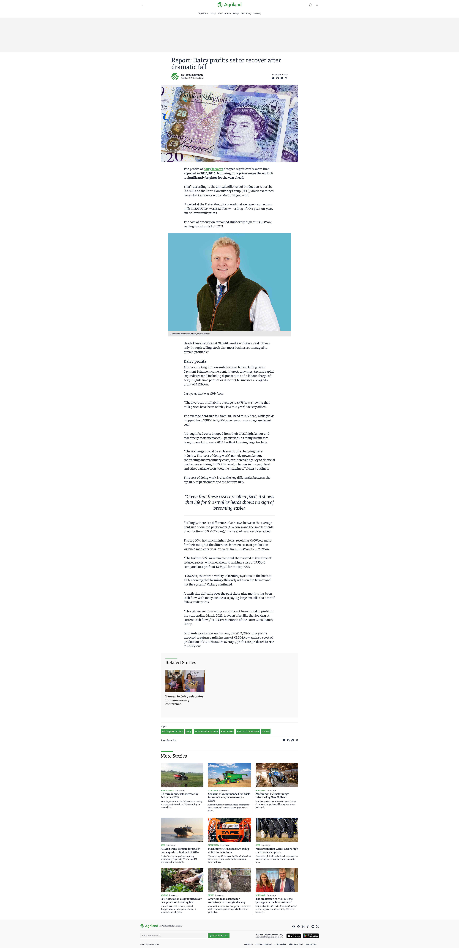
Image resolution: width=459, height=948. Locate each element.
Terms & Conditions (263, 944)
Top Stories (203, 13)
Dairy (213, 13)
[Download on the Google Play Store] (311, 935)
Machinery (246, 13)
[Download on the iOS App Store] (293, 935)
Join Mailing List (219, 935)
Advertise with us (296, 944)
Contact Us (248, 944)
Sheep (236, 13)
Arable (228, 13)
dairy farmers (213, 169)
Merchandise (311, 944)
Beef (220, 13)
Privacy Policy (280, 944)
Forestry (257, 13)
